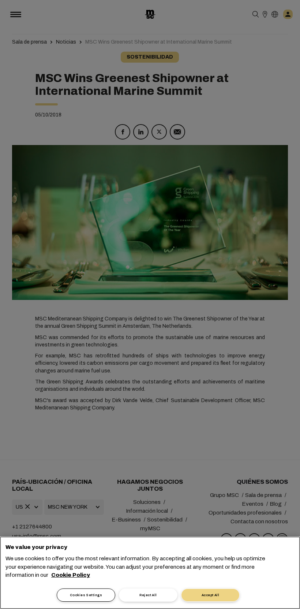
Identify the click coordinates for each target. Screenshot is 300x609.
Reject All (148, 595)
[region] (150, 572)
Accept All (211, 595)
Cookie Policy (70, 575)
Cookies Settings (86, 595)
